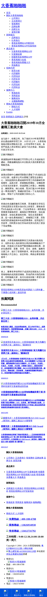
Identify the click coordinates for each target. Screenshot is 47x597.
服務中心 (10, 90)
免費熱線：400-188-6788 (22, 519)
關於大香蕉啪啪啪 (14, 15)
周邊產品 (15, 65)
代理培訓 (15, 76)
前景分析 (15, 71)
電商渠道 (15, 95)
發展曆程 (15, 24)
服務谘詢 (15, 98)
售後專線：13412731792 (22, 530)
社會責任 (15, 40)
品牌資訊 (15, 37)
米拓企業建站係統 (14, 554)
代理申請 (15, 87)
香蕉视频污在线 (18, 60)
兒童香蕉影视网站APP (21, 51)
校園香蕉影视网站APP (21, 57)
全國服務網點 (17, 101)
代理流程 (15, 84)
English (9, 112)
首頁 (8, 13)
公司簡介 (15, 18)
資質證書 (15, 32)
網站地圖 (28, 548)
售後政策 (15, 93)
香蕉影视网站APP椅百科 (22, 43)
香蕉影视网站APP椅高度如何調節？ (17, 290)
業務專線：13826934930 (22, 525)
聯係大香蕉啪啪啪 (14, 104)
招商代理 (10, 68)
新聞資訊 (10, 35)
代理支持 (15, 79)
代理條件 (15, 82)
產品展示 (10, 49)
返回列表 (22, 292)
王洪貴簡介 (16, 21)
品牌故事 (15, 26)
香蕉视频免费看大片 (20, 62)
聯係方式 (15, 107)
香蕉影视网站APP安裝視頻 (23, 46)
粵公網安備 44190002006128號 (22, 551)
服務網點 (37, 502)
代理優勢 (15, 73)
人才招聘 (15, 109)
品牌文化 (15, 29)
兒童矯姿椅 (16, 54)
